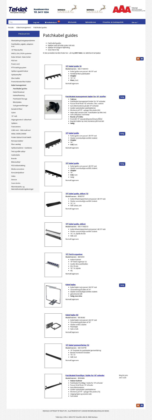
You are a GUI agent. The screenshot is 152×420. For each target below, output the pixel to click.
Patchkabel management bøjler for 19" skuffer (86, 96)
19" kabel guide (72, 133)
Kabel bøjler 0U (72, 315)
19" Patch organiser (74, 254)
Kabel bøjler (71, 284)
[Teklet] (18, 9)
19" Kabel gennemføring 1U (77, 345)
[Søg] (26, 22)
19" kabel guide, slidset (76, 224)
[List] (142, 59)
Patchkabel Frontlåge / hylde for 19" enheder (85, 375)
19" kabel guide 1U (73, 66)
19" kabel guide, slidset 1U (77, 193)
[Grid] (138, 59)
